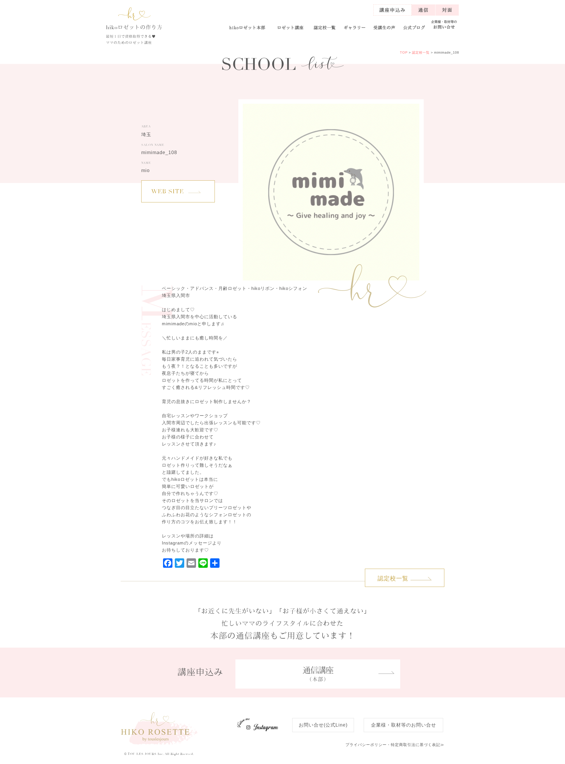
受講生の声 (384, 27)
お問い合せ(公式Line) (323, 724)
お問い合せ (444, 24)
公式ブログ (414, 27)
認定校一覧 (325, 27)
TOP (404, 52)
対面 (447, 10)
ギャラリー (355, 27)
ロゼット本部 (247, 27)
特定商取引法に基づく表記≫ (394, 744)
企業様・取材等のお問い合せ (403, 724)
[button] (290, 24)
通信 (423, 10)
